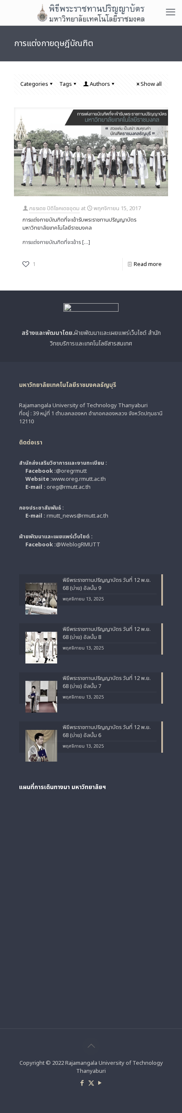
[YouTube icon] (100, 1083)
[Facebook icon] (82, 1083)
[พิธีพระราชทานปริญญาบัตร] (91, 12)
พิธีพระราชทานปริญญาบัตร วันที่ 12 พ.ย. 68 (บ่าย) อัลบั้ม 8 (107, 633)
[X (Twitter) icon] (91, 1083)
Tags (65, 84)
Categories (34, 84)
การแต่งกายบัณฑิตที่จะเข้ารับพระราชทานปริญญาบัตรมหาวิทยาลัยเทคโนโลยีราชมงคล (79, 224)
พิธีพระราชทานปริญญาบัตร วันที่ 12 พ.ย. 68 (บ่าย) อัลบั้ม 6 (107, 732)
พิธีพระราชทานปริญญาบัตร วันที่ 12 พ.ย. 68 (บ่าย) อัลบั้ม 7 (107, 682)
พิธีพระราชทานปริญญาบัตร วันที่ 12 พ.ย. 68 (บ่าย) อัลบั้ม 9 (107, 584)
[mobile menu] (170, 12)
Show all (151, 84)
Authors (100, 84)
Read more (148, 264)
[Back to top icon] (91, 1046)
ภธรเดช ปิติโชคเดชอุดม (54, 208)
